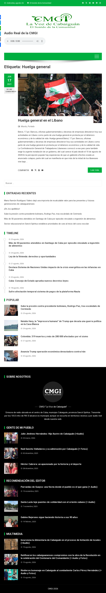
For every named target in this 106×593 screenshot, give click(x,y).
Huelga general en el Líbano (40, 120)
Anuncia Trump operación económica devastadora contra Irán (53, 351)
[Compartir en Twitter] (35, 170)
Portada (31, 126)
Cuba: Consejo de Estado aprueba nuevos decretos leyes (38, 281)
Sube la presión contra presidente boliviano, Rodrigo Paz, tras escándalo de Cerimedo (43, 214)
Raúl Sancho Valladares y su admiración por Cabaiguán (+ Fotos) (54, 449)
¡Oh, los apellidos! (12, 209)
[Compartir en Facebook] (32, 170)
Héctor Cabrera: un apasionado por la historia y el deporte (51, 464)
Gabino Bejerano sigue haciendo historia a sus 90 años (49, 517)
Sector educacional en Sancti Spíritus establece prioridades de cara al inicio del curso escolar (46, 224)
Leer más (95, 170)
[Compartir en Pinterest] (39, 170)
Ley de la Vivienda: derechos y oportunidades (32, 256)
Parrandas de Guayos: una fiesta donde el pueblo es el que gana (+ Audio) (59, 487)
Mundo (24, 126)
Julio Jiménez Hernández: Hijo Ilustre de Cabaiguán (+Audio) (52, 433)
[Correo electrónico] (42, 170)
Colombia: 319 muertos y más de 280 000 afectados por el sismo (54, 336)
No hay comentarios (10, 90)
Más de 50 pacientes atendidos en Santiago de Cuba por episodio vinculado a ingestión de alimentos (50, 219)
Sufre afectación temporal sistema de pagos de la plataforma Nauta (44, 291)
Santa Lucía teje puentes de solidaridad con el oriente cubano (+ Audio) (58, 502)
